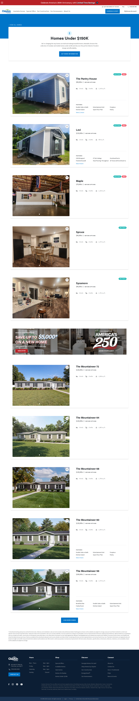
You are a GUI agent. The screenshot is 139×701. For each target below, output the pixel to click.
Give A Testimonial (113, 670)
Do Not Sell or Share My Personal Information (87, 699)
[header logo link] (6, 11)
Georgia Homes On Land (89, 663)
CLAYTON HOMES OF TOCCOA (111, 6)
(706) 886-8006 (133, 6)
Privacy (71, 699)
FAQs (109, 673)
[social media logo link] (8, 684)
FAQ (123, 6)
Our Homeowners (56, 11)
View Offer (22, 351)
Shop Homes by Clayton (89, 667)
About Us (67, 11)
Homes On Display (60, 673)
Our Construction (43, 11)
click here (44, 346)
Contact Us (14, 674)
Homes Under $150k (61, 676)
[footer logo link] (13, 659)
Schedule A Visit (112, 11)
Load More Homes (69, 620)
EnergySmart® (86, 673)
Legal (65, 699)
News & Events (112, 676)
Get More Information (69, 54)
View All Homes (16, 25)
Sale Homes (59, 670)
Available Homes (19, 11)
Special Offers (31, 11)
